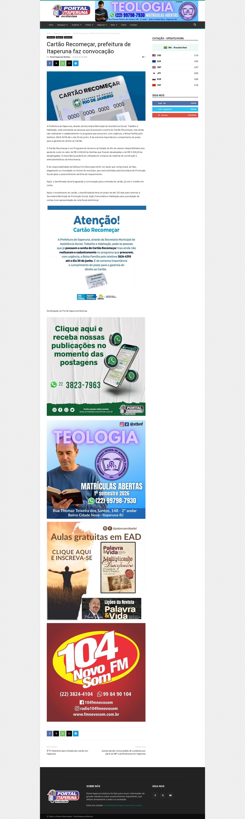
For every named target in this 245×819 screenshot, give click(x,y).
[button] (194, 25)
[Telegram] (76, 63)
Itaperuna (67, 33)
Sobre (123, 25)
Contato (133, 25)
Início (51, 25)
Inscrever (192, 115)
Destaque (61, 25)
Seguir (193, 109)
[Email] (69, 63)
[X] (56, 63)
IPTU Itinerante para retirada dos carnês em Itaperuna (67, 752)
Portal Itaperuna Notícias (60, 57)
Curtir (193, 103)
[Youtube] (170, 795)
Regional (100, 25)
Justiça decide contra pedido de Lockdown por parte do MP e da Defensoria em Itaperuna (123, 752)
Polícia (88, 25)
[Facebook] (49, 63)
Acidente (75, 25)
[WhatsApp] (63, 63)
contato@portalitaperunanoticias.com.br (123, 805)
